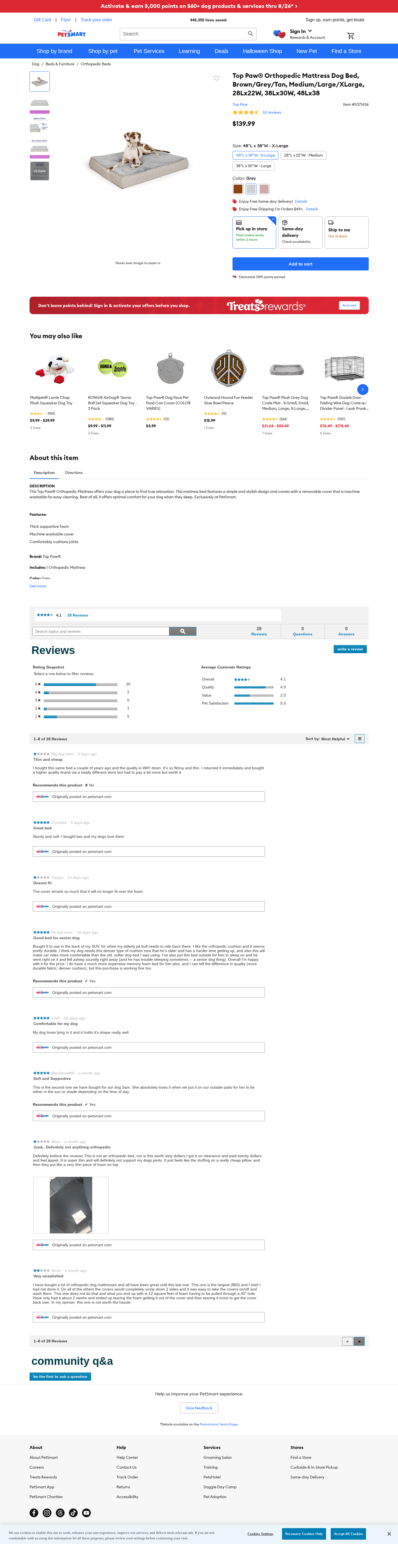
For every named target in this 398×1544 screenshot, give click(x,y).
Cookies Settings (260, 1534)
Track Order (127, 1477)
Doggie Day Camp (220, 1486)
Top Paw (240, 104)
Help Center (127, 1457)
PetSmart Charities (46, 1496)
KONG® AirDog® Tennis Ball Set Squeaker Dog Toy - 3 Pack (112, 403)
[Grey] (251, 189)
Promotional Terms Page (218, 1424)
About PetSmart (44, 1457)
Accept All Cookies (348, 1534)
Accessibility (127, 1496)
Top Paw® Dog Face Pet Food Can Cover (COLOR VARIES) (168, 403)
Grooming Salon (218, 1457)
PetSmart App (42, 1486)
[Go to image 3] (40, 126)
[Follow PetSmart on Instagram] (47, 1512)
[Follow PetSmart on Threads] (60, 1512)
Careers (37, 1467)
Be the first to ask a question (60, 1376)
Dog (35, 63)
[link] (45, 615)
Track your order (96, 19)
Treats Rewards (43, 1477)
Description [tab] (44, 472)
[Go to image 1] (40, 81)
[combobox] (188, 33)
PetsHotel (212, 1477)
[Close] (389, 1534)
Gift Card (42, 19)
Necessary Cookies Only (304, 1534)
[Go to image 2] (40, 104)
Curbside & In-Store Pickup (314, 1467)
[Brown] (238, 189)
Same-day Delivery (307, 1477)
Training (211, 1467)
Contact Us (126, 1467)
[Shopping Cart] (357, 36)
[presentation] (71, 1205)
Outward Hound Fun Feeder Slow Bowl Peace (228, 400)
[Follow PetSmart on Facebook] (34, 1512)
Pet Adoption (215, 1496)
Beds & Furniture (60, 63)
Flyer (66, 19)
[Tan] (264, 189)
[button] (359, 1341)
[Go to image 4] (40, 149)
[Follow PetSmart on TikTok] (73, 1512)
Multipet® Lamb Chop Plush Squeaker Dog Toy (51, 400)
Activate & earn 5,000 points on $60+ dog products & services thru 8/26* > (199, 5)
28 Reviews (79, 615)
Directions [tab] (74, 472)
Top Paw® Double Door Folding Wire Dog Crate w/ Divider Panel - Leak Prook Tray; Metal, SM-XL (343, 403)
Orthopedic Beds (96, 63)
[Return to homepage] (72, 33)
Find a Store (300, 1457)
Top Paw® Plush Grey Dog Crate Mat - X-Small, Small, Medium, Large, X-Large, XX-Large (285, 403)
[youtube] (86, 1512)
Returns (123, 1486)
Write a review (352, 650)
